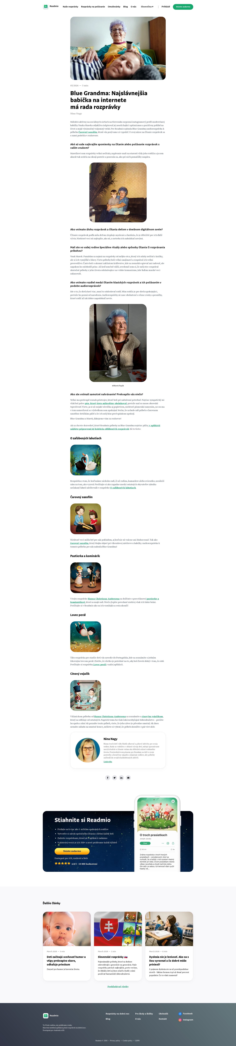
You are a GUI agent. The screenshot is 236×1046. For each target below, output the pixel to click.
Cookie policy (127, 1041)
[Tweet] (114, 777)
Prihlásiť (166, 7)
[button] (147, 7)
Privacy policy (115, 1041)
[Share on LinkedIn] (121, 777)
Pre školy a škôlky (144, 1014)
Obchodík (163, 1014)
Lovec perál (100, 664)
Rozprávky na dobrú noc (117, 1014)
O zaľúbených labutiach (123, 487)
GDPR (137, 1041)
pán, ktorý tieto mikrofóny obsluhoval (106, 403)
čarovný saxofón (79, 543)
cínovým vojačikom (152, 716)
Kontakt (163, 1019)
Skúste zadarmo (183, 7)
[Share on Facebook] (107, 777)
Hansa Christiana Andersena (104, 598)
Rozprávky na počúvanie (93, 7)
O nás (133, 7)
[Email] (128, 777)
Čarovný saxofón (88, 132)
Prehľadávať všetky (118, 986)
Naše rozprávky (70, 7)
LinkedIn (108, 761)
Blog (125, 7)
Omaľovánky (114, 7)
